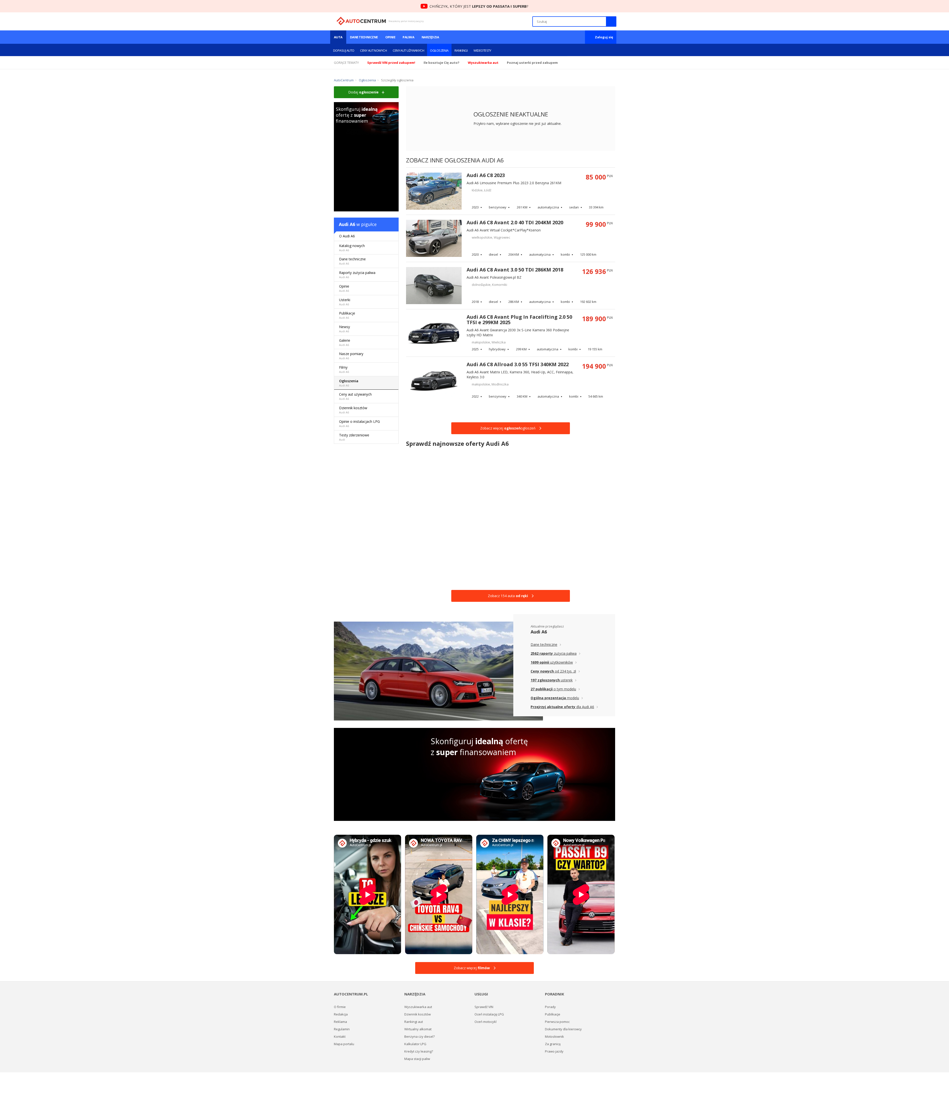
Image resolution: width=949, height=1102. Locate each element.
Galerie (344, 342)
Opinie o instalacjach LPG (359, 423)
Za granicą (553, 1044)
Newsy (344, 328)
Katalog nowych (352, 247)
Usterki (344, 301)
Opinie (390, 37)
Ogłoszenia (439, 50)
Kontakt (339, 1036)
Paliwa (408, 37)
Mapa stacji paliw (417, 1059)
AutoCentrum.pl (361, 21)
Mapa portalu (344, 1044)
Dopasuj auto (343, 50)
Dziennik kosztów (353, 409)
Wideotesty (482, 50)
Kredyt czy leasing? (418, 1051)
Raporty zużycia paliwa (357, 274)
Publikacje (347, 315)
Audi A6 (347, 224)
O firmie (340, 1007)
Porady (550, 1007)
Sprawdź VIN (483, 1007)
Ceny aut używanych (408, 50)
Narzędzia (430, 37)
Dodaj (363, 92)
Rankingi (461, 50)
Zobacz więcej (472, 968)
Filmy (344, 369)
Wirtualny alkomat (417, 1029)
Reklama (340, 1021)
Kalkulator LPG (415, 1044)
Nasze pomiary (351, 355)
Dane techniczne (364, 37)
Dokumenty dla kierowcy (563, 1029)
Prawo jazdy (554, 1051)
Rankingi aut (413, 1021)
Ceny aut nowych (373, 50)
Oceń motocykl (485, 1021)
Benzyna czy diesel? (419, 1036)
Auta (338, 37)
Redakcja (341, 1014)
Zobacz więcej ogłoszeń (508, 428)
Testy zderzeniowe (354, 437)
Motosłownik (554, 1036)
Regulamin (342, 1029)
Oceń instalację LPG (489, 1014)
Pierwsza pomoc (557, 1021)
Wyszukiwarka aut (418, 1007)
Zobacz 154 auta (508, 595)
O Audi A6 (347, 236)
